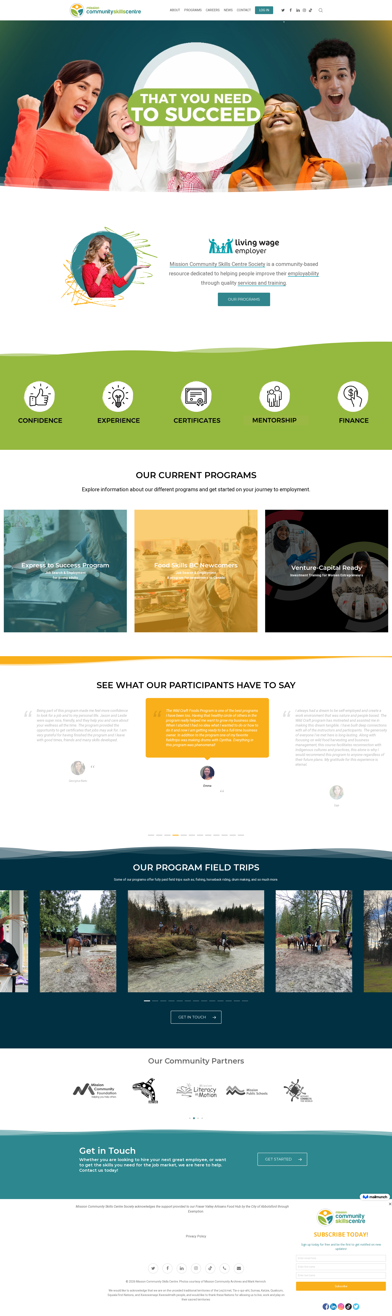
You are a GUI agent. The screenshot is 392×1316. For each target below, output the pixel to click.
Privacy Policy (196, 1236)
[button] (244, 299)
